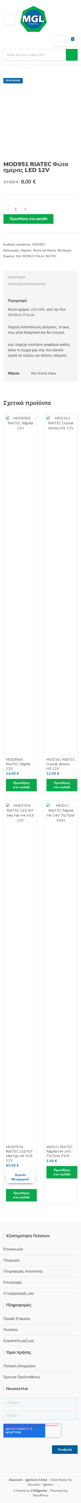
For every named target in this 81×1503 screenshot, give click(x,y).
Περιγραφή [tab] (16, 278)
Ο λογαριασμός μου (18, 1293)
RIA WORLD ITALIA (30, 256)
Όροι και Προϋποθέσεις (21, 1377)
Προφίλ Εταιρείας (16, 1318)
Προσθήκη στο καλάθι (28, 218)
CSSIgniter (39, 1491)
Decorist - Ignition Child (28, 1480)
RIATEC (51, 256)
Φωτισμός (64, 250)
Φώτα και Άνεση (44, 250)
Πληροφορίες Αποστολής (23, 1271)
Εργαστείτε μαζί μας (18, 1340)
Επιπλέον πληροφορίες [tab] (27, 284)
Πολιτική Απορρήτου (19, 1366)
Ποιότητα (10, 1329)
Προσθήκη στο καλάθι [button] (21, 785)
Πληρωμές (11, 1260)
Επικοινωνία (13, 1249)
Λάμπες (26, 250)
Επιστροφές (12, 1282)
